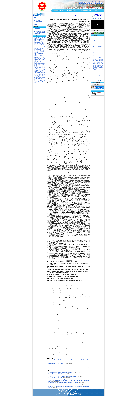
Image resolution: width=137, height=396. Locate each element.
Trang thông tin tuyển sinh (71, 10)
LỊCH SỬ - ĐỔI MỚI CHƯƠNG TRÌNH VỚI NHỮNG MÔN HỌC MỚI (39, 51)
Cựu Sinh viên (37, 33)
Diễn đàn (96, 10)
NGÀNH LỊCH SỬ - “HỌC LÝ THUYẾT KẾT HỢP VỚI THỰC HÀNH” (39, 81)
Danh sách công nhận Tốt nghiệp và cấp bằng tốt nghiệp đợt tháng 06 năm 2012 (98, 76)
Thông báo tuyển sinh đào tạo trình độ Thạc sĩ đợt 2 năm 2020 (98, 38)
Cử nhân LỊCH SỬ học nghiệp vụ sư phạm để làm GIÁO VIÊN (39, 46)
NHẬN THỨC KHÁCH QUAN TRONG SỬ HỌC (56, 363)
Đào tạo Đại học (37, 28)
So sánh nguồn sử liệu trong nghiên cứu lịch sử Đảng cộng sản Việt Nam (62, 376)
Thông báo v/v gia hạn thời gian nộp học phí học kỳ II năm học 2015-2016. (98, 60)
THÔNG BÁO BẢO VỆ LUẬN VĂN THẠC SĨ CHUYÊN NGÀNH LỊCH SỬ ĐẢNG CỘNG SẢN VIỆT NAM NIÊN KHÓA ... (39, 71)
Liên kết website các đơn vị (85, 10)
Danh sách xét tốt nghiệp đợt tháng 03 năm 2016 (98, 57)
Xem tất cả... (42, 83)
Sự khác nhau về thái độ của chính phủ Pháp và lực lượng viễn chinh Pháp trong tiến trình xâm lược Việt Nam (69, 359)
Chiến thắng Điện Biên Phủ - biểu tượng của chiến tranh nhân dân (60, 372)
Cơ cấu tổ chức (37, 20)
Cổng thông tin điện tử (58, 10)
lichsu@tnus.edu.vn (97, 18)
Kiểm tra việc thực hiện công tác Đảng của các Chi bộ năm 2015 (98, 63)
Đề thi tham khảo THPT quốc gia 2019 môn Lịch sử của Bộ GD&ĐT (61, 362)
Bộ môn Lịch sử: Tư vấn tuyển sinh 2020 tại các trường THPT (39, 75)
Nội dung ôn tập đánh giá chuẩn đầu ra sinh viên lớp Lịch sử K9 (98, 66)
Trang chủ (36, 17)
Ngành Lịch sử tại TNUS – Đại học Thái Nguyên (39, 62)
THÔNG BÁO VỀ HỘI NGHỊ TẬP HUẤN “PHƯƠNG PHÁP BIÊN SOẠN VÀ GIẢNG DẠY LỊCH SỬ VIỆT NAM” (98, 47)
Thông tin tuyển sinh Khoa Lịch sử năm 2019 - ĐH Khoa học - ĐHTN (98, 44)
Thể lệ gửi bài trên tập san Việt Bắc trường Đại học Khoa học (98, 70)
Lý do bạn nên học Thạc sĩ (39, 44)
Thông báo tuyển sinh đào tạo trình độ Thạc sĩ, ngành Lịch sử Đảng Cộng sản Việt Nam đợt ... (98, 41)
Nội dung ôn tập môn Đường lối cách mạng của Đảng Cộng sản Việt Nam (98, 55)
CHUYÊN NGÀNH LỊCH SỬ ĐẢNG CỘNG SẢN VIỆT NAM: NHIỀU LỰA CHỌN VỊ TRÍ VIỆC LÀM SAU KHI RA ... (39, 59)
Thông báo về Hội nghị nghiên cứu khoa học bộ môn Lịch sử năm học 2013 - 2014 (98, 73)
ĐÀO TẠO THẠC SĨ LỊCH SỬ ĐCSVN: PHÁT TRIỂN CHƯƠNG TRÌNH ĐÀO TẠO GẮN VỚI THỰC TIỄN (39, 39)
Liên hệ (35, 24)
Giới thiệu (36, 18)
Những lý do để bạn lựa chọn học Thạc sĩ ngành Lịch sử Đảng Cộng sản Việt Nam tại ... (39, 42)
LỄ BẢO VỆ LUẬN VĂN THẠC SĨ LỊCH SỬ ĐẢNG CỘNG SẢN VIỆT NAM (39, 67)
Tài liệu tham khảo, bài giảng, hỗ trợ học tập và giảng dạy (39, 32)
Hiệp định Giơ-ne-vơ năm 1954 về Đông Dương (57, 373)
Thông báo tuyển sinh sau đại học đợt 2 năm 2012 (98, 79)
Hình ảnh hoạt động (38, 21)
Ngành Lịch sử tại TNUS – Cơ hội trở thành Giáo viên (39, 49)
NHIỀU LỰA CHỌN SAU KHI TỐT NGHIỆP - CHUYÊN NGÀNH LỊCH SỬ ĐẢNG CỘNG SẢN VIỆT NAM (39, 55)
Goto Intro (77, 4)
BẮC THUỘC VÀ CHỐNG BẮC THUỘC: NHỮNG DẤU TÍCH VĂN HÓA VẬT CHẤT (63, 382)
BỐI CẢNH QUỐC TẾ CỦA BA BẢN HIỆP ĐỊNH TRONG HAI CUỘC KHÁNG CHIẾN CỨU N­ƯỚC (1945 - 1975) (68, 367)
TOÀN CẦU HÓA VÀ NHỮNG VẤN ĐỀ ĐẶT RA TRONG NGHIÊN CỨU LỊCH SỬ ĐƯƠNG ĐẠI (65, 384)
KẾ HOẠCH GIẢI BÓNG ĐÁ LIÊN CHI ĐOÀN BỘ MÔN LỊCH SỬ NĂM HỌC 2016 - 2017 (97, 51)
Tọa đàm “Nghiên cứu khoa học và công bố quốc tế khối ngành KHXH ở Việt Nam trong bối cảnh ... (39, 78)
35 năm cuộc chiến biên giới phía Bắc (55, 377)
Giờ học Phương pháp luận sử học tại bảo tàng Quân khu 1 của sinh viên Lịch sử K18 (39, 64)
